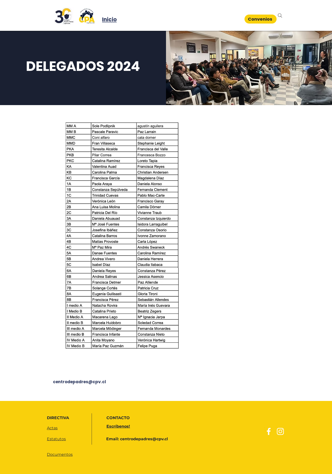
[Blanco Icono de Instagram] (280, 431)
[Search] (280, 15)
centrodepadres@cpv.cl (79, 382)
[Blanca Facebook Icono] (268, 431)
